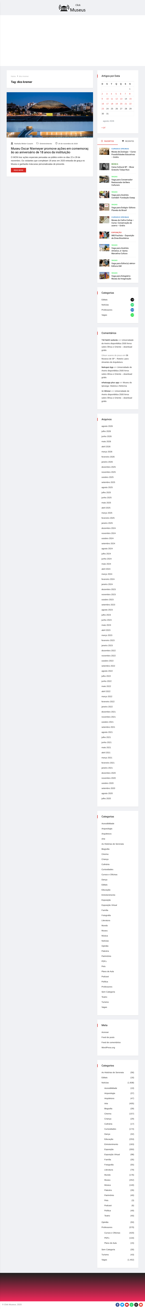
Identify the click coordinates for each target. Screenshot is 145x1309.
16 (103, 104)
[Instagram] (136, 1305)
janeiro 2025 (107, 523)
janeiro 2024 (107, 584)
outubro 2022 (108, 661)
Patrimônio (106, 956)
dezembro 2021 (109, 712)
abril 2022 (106, 691)
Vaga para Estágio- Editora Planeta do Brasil (123, 209)
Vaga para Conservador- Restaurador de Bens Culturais (122, 182)
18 (112, 104)
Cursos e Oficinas (120, 149)
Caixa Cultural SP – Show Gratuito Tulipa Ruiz (122, 168)
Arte (103, 839)
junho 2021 (107, 742)
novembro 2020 (109, 778)
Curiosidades (107, 869)
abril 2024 (106, 569)
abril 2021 (106, 752)
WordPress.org (108, 1047)
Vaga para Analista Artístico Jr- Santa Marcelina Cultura (120, 251)
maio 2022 (106, 686)
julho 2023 (106, 615)
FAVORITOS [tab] (109, 141)
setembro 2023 (108, 605)
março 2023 (107, 635)
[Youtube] (127, 1305)
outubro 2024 (108, 538)
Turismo (105, 1002)
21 (126, 104)
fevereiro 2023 (108, 640)
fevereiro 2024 (108, 579)
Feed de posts (108, 1037)
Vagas (114, 177)
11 (112, 99)
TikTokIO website (110, 340)
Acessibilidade (108, 823)
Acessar (105, 1032)
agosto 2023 (107, 610)
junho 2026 (107, 436)
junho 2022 (107, 681)
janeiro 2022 (107, 707)
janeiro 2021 (107, 768)
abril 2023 (106, 630)
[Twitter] (122, 1305)
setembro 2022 (108, 666)
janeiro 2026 (107, 462)
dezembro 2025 (109, 467)
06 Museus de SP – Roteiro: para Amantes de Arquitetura (115, 358)
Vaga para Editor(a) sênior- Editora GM (123, 265)
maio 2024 (106, 564)
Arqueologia (107, 828)
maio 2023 (106, 625)
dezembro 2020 (109, 773)
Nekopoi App (107, 367)
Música (114, 164)
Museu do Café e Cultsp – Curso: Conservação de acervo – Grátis (122, 223)
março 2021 (107, 757)
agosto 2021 (107, 732)
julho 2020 (106, 798)
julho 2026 (106, 431)
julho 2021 (106, 737)
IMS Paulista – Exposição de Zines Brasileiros (122, 237)
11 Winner (106, 391)
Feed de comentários (111, 1042)
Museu (105, 930)
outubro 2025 (108, 477)
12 (117, 99)
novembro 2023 (109, 594)
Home (13, 76)
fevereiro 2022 (108, 701)
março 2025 (107, 513)
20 (121, 104)
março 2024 (107, 574)
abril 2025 (106, 508)
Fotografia (106, 915)
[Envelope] (141, 1305)
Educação (106, 890)
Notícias (105, 305)
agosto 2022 (107, 671)
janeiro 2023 (107, 645)
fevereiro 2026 (108, 457)
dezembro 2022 (109, 650)
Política (105, 981)
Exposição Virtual (109, 905)
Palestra (105, 951)
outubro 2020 (108, 783)
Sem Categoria (108, 992)
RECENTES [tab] (129, 141)
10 (107, 99)
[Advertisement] (72, 46)
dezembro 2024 (109, 528)
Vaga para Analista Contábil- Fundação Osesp (123, 196)
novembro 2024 (109, 533)
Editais (104, 299)
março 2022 (107, 696)
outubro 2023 (108, 599)
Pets (103, 966)
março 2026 (107, 451)
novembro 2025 (109, 472)
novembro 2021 (109, 717)
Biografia (105, 849)
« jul (103, 127)
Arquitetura (106, 834)
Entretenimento (45, 144)
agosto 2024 (107, 548)
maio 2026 (106, 441)
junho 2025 (107, 497)
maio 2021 (106, 747)
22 (130, 104)
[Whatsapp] (132, 1305)
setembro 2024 (108, 543)
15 (130, 99)
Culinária (105, 864)
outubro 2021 (108, 722)
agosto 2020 (107, 793)
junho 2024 (107, 559)
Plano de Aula (108, 971)
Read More (18, 170)
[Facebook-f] (118, 1305)
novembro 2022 (109, 655)
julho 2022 (106, 676)
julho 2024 (106, 553)
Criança (105, 859)
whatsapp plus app (110, 382)
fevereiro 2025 (108, 518)
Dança (104, 879)
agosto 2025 (107, 487)
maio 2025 (106, 503)
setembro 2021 (108, 727)
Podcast (105, 976)
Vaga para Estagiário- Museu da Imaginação (121, 277)
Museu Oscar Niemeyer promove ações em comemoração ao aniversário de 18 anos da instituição (50, 150)
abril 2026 (106, 446)
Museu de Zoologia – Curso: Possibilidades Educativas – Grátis (123, 154)
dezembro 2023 (109, 589)
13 (121, 99)
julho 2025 (106, 492)
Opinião (105, 946)
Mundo (105, 925)
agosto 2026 (107, 426)
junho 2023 (107, 620)
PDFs (104, 961)
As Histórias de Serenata (113, 844)
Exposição (116, 232)
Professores (107, 310)
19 (117, 104)
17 (107, 104)
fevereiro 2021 (108, 763)
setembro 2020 (108, 788)
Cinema (105, 854)
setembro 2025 (108, 482)
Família (105, 910)
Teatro (104, 997)
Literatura (106, 920)
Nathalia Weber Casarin (23, 144)
